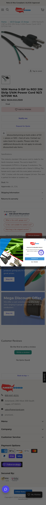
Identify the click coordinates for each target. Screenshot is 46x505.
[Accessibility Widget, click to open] (41, 252)
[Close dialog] (45, 240)
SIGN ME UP (34, 258)
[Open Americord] (5, 489)
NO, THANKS (34, 262)
